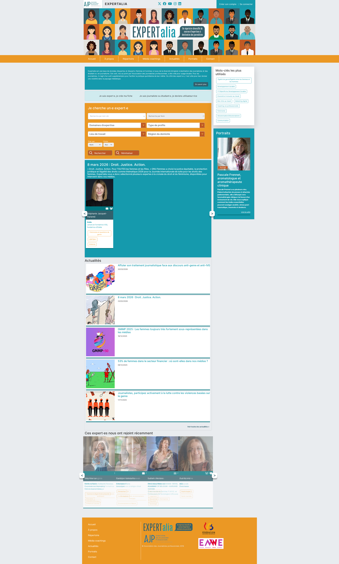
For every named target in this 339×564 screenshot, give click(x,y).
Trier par (91, 141)
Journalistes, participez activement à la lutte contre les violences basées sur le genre (164, 394)
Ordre (105, 141)
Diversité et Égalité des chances (97, 494)
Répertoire (128, 58)
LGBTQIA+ (92, 239)
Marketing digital (241, 101)
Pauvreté (153, 501)
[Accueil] (94, 4)
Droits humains (186, 491)
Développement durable (226, 86)
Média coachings (151, 58)
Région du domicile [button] (159, 134)
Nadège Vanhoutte (125, 478)
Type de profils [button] (156, 125)
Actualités (174, 58)
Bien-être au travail (224, 101)
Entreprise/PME (123, 491)
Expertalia (116, 4)
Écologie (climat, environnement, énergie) (132, 497)
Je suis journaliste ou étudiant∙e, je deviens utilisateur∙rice (168, 96)
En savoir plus (200, 84)
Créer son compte (227, 4)
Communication (223, 120)
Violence (92, 244)
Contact (210, 58)
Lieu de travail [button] (97, 134)
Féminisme (221, 111)
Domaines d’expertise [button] (101, 125)
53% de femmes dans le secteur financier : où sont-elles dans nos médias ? (163, 361)
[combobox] (117, 116)
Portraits (192, 58)
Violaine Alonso (186, 219)
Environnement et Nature (127, 503)
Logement (153, 496)
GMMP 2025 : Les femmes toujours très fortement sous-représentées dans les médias (163, 331)
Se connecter (246, 4)
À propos (109, 58)
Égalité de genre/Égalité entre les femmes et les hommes (234, 80)
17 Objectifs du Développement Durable (231, 91)
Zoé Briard (184, 478)
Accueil (92, 58)
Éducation (89, 499)
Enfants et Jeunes (92, 504)
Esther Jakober (155, 478)
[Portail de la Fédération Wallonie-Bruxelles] (209, 528)
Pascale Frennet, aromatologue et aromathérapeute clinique (229, 180)
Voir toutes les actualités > (198, 427)
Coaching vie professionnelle (227, 106)
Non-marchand (155, 491)
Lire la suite (245, 212)
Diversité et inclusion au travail (228, 96)
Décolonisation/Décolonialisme (228, 116)
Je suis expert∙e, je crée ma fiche (115, 96)
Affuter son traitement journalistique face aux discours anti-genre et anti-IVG (164, 265)
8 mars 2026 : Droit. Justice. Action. (139, 297)
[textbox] (117, 116)
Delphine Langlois (93, 478)
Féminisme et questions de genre (99, 233)
